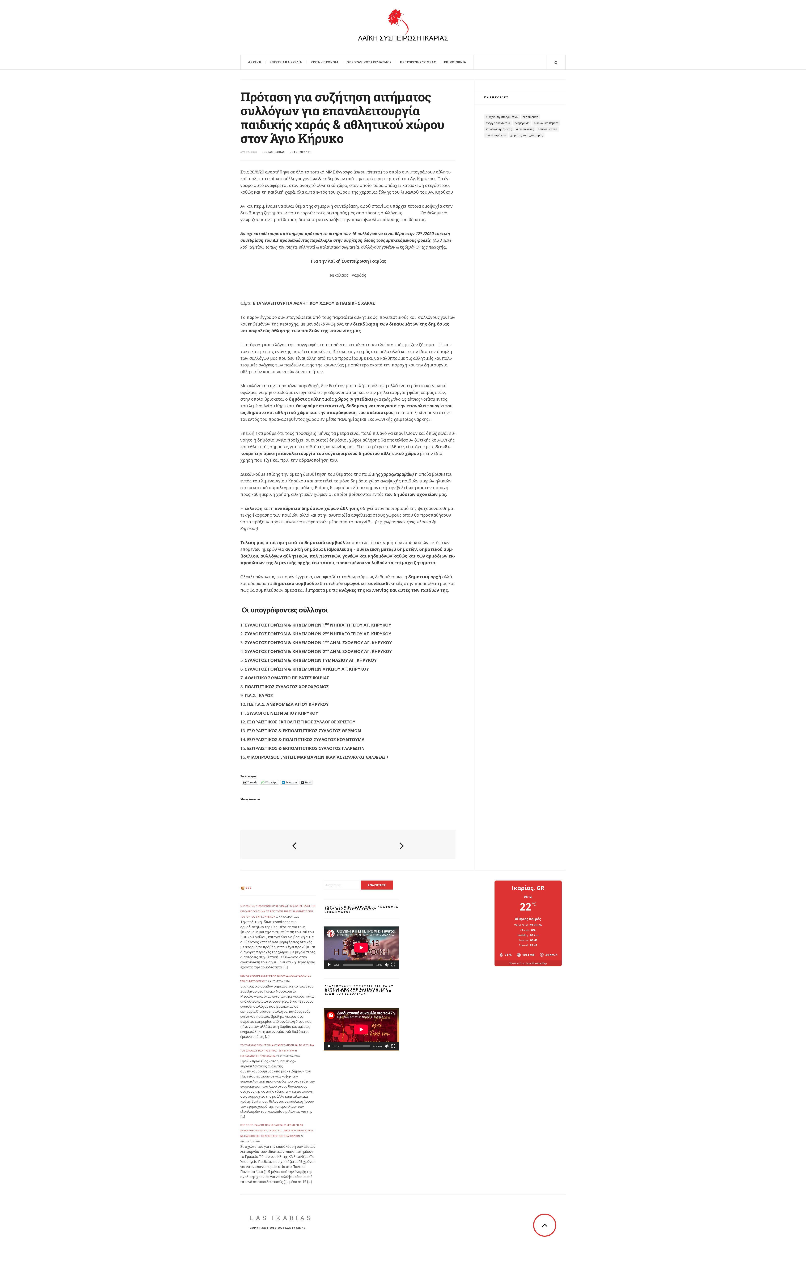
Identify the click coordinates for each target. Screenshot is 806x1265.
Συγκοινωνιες (525, 129)
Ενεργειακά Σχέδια (286, 62)
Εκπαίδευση (530, 117)
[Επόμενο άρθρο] (401, 845)
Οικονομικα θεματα (546, 123)
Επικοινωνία (455, 62)
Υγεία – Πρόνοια (324, 62)
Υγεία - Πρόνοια (496, 135)
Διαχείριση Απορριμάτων (502, 117)
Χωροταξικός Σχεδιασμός (369, 62)
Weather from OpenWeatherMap (528, 963)
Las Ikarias (276, 152)
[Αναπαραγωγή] (329, 965)
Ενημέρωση (303, 152)
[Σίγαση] (387, 965)
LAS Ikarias (281, 1218)
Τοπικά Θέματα (547, 129)
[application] (361, 947)
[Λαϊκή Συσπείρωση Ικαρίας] (403, 27)
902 (249, 887)
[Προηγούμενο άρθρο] (294, 845)
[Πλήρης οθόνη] (393, 965)
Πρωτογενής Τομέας (418, 62)
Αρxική (254, 62)
